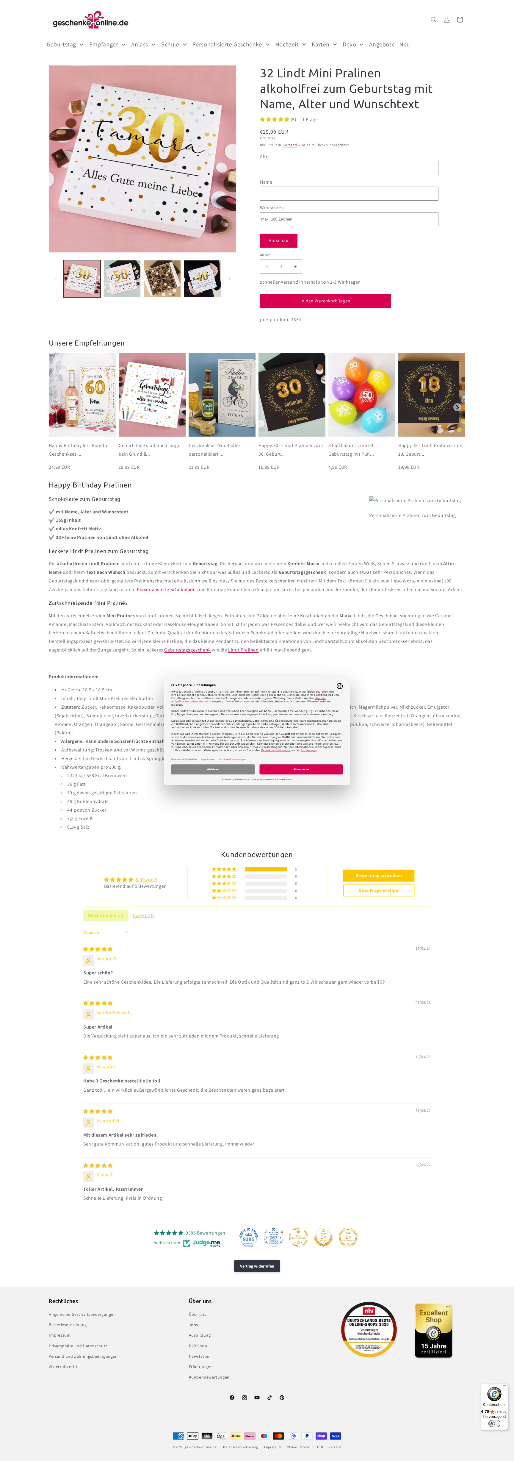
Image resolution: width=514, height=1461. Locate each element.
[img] (98, 949)
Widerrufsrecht (63, 1366)
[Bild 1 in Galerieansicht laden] (82, 278)
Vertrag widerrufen (257, 1266)
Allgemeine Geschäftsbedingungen (82, 1314)
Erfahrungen (201, 1366)
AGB (319, 1447)
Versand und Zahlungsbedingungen (83, 1356)
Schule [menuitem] (170, 44)
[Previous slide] (57, 407)
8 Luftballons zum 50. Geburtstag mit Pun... (351, 449)
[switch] (494, 1423)
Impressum (59, 1335)
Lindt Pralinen (243, 650)
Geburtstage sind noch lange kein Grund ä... (149, 449)
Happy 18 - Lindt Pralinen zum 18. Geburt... (430, 449)
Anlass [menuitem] (139, 44)
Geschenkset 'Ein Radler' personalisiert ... (215, 449)
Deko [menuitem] (349, 44)
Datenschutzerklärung (240, 1447)
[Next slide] (457, 407)
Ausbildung (200, 1335)
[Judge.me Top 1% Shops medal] (323, 1237)
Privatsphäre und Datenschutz (78, 1346)
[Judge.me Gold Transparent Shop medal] (298, 1237)
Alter (265, 156)
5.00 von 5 (146, 879)
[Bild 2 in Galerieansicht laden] (122, 278)
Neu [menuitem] (404, 44)
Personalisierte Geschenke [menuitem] (227, 44)
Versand (290, 145)
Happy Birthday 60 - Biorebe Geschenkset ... (78, 449)
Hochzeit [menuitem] (287, 44)
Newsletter (199, 1356)
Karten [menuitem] (321, 44)
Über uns (197, 1314)
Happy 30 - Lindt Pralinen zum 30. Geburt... (290, 449)
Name (266, 182)
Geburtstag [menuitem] (61, 44)
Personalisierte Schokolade (166, 589)
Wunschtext (272, 207)
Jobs (193, 1324)
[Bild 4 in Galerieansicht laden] (202, 278)
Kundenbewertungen (209, 1377)
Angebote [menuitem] (382, 44)
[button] (433, 19)
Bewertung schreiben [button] (378, 875)
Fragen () (143, 915)
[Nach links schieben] (55, 278)
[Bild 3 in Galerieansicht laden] (162, 278)
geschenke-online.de (200, 1447)
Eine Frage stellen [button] (379, 890)
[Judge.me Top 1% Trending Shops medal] (348, 1237)
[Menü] (504, 1387)
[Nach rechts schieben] (229, 278)
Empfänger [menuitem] (103, 44)
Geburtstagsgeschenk (187, 650)
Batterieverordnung (68, 1324)
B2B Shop (198, 1346)
